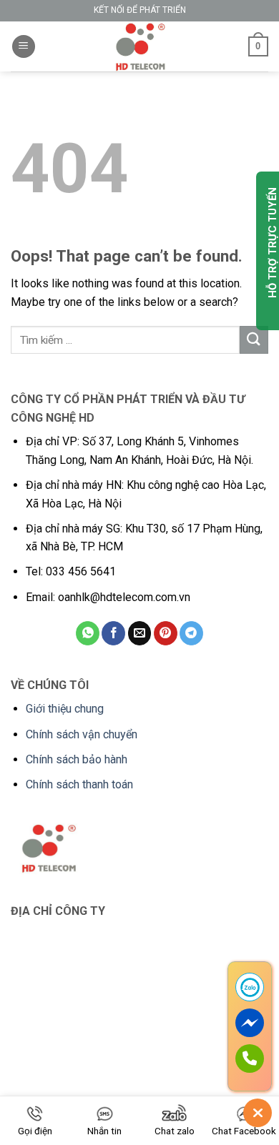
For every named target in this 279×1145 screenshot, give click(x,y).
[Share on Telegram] (191, 633)
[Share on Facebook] (113, 633)
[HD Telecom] (139, 46)
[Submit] (254, 340)
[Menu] (23, 47)
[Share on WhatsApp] (87, 633)
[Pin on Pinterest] (165, 633)
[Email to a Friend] (140, 633)
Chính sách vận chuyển (81, 734)
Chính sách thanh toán (79, 784)
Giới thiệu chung (65, 708)
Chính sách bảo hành (76, 759)
